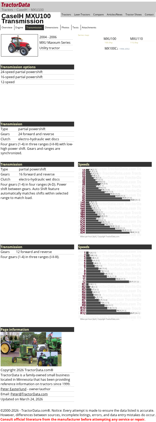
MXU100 (37, 10)
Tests (76, 27)
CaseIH (21, 10)
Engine (19, 27)
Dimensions (51, 27)
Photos (65, 27)
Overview (7, 27)
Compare (98, 14)
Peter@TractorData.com (29, 394)
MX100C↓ (117, 48)
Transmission (34, 27)
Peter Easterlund (13, 389)
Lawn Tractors (82, 14)
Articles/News (114, 14)
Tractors (7, 10)
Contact (149, 14)
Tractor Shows (134, 14)
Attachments (89, 27)
